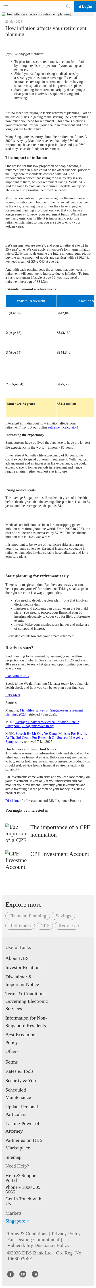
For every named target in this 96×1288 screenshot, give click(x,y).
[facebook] (10, 1274)
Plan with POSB (17, 676)
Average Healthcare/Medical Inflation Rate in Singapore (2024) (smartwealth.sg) (42, 724)
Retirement (20, 925)
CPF (44, 925)
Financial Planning (27, 915)
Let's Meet (12, 695)
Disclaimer (13, 800)
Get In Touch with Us (23, 1201)
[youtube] (22, 1274)
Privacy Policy (66, 1233)
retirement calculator (62, 427)
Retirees (66, 925)
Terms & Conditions (27, 1233)
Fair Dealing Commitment (33, 1239)
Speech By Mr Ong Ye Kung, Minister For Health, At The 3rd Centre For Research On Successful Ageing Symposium (46, 737)
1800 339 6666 (22, 1189)
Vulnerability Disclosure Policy (38, 1245)
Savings (63, 915)
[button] (28, 1221)
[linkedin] (35, 1274)
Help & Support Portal (21, 1178)
